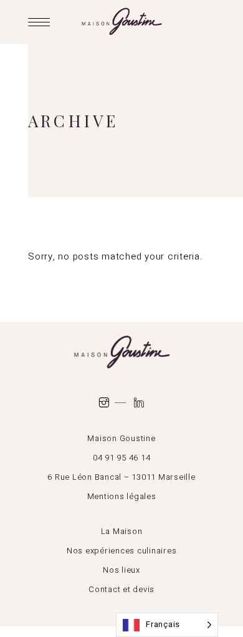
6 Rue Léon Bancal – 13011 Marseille (121, 477)
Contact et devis (121, 589)
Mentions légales (121, 496)
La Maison (122, 531)
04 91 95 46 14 (122, 458)
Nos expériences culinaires (122, 551)
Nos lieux (121, 570)
